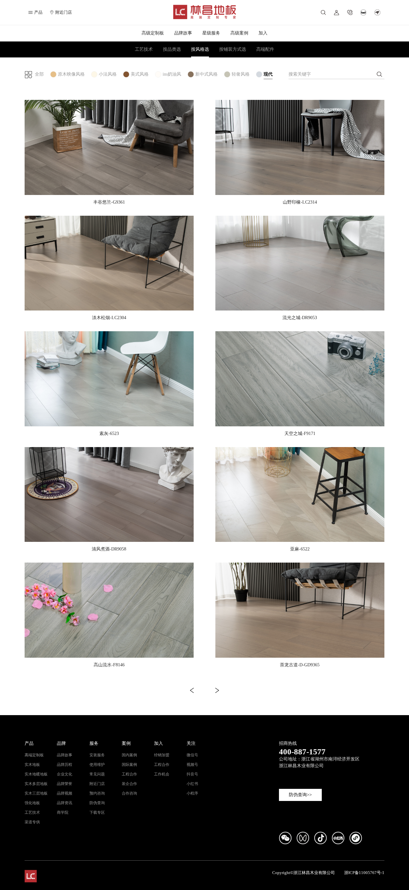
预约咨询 (97, 793)
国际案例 (129, 764)
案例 (126, 743)
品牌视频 (64, 793)
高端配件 (265, 49)
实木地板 (32, 764)
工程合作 (129, 774)
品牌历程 (64, 764)
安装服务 (97, 755)
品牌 (61, 743)
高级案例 (239, 33)
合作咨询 (129, 793)
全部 (39, 74)
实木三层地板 (36, 793)
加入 (263, 33)
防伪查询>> (300, 794)
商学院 (62, 812)
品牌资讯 (64, 803)
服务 (93, 743)
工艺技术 (144, 49)
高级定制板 (153, 33)
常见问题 (97, 774)
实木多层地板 (36, 784)
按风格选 (200, 49)
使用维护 (97, 764)
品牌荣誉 (64, 784)
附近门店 (63, 12)
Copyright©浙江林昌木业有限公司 (303, 872)
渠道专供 (32, 822)
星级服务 (211, 33)
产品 (29, 743)
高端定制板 (34, 755)
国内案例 (129, 755)
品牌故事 (183, 33)
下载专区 (97, 812)
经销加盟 (161, 755)
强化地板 (32, 803)
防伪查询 (97, 803)
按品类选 (172, 49)
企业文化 (64, 774)
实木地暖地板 (36, 774)
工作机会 (161, 774)
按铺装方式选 (232, 49)
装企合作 (129, 784)
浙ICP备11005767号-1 (364, 872)
